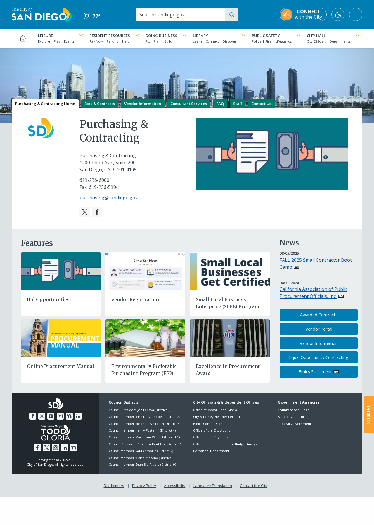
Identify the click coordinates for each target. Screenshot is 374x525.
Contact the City (253, 485)
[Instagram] (60, 416)
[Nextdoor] (69, 416)
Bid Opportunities (48, 299)
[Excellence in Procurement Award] (230, 337)
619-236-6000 (94, 180)
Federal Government (294, 423)
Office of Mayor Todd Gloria (215, 410)
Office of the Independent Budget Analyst (225, 444)
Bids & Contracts (99, 103)
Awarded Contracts (318, 315)
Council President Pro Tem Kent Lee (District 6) (145, 444)
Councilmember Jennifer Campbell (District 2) (144, 416)
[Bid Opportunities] (61, 271)
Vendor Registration (135, 299)
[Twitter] (84, 212)
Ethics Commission (207, 423)
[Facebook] (97, 212)
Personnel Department (211, 451)
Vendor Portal (318, 329)
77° (92, 16)
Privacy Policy (144, 485)
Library (200, 35)
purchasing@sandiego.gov (108, 197)
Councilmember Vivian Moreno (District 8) (141, 458)
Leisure (45, 35)
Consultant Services (188, 103)
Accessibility (174, 485)
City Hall (316, 35)
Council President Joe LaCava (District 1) (139, 410)
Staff (237, 103)
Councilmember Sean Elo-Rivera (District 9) (142, 464)
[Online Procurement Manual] (61, 337)
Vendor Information (142, 103)
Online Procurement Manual (60, 366)
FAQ (220, 103)
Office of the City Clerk (210, 437)
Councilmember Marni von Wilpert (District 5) (144, 437)
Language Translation (212, 485)
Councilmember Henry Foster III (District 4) (142, 430)
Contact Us (261, 103)
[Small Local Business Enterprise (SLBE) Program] (230, 271)
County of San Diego (293, 410)
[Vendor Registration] (145, 271)
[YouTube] (50, 416)
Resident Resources (109, 35)
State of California (292, 416)
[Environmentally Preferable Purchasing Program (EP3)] (145, 337)
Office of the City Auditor (212, 430)
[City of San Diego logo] (42, 14)
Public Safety (266, 35)
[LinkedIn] (78, 416)
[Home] (23, 38)
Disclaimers (114, 485)
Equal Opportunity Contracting (318, 357)
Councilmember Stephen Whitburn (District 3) (144, 423)
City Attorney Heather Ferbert (216, 416)
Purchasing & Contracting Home (45, 103)
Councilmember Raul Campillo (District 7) (141, 451)
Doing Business (161, 35)
